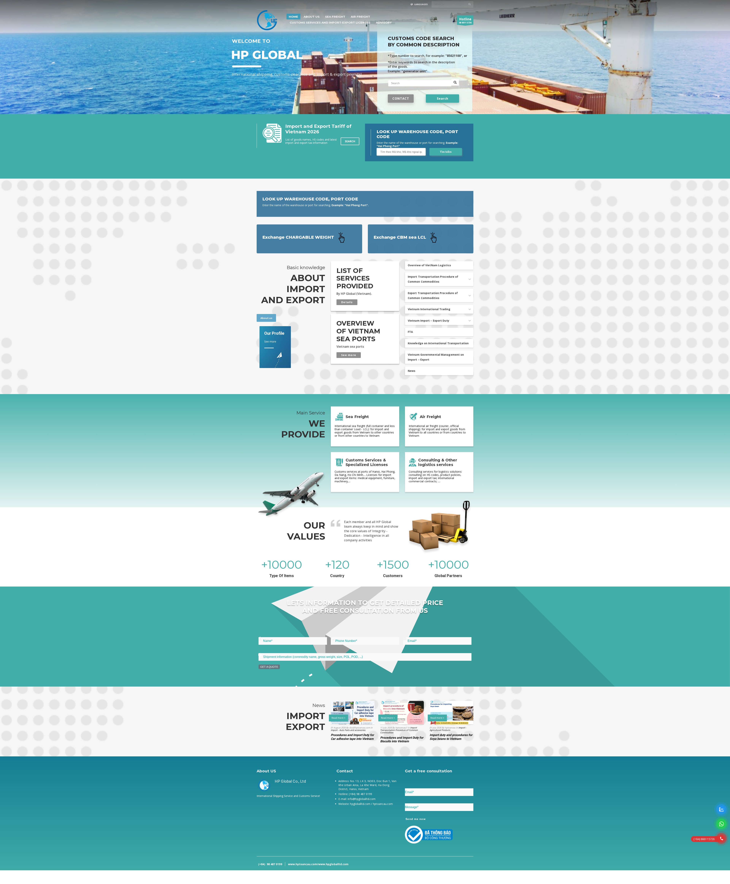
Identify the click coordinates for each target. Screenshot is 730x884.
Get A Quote (269, 666)
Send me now (415, 818)
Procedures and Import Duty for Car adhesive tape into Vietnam (352, 736)
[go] (469, 4)
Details (347, 302)
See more (348, 355)
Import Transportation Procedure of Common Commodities (399, 730)
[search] (455, 82)
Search (350, 141)
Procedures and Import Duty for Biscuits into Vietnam (401, 739)
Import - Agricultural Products (448, 728)
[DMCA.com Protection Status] (291, 824)
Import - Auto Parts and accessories (348, 730)
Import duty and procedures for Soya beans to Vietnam (451, 736)
